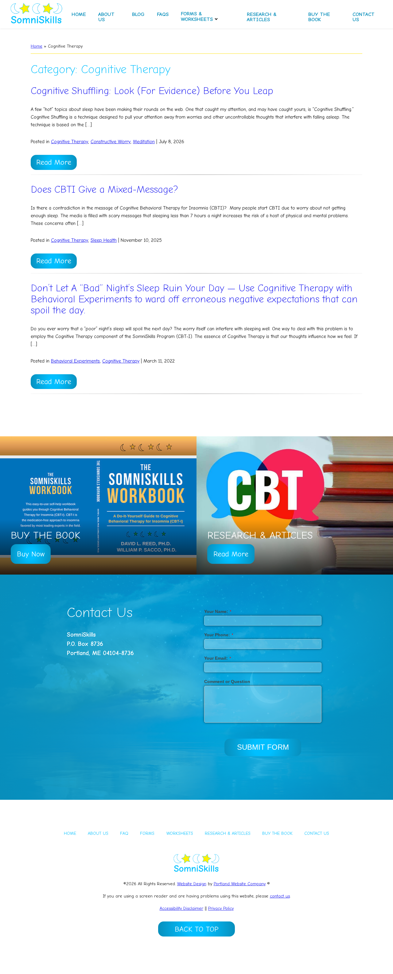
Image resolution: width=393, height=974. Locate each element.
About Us (106, 16)
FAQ (124, 833)
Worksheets (179, 833)
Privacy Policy (221, 908)
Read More (53, 162)
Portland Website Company (240, 883)
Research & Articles (262, 16)
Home (79, 14)
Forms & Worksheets (197, 16)
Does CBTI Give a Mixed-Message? (104, 189)
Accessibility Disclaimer (181, 908)
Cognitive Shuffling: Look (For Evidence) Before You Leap (152, 90)
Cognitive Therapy (69, 141)
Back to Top (197, 929)
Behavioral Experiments (75, 361)
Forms (147, 833)
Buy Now (31, 554)
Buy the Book (319, 16)
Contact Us (363, 16)
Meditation (144, 141)
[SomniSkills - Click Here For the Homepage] (36, 14)
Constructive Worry (110, 141)
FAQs (163, 14)
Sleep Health (104, 240)
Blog (138, 14)
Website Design (191, 883)
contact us (280, 896)
